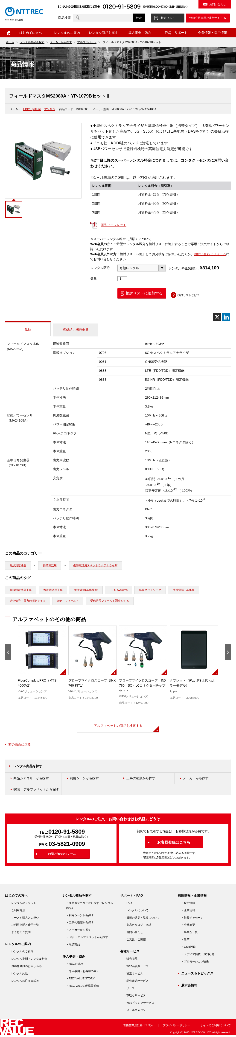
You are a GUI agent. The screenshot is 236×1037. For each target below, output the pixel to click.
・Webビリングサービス (139, 1002)
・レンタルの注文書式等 (24, 980)
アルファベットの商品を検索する (118, 725)
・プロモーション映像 (195, 961)
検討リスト (168, 18)
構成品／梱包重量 (75, 329)
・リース (129, 988)
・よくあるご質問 (20, 932)
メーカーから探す (61, 42)
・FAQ (128, 903)
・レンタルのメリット (22, 903)
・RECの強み (74, 963)
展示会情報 (189, 985)
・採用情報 (188, 903)
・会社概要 (188, 924)
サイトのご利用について (215, 1025)
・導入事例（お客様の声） (82, 971)
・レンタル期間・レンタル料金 (28, 958)
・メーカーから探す (78, 929)
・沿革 (185, 939)
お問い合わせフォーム (210, 254)
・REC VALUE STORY (80, 978)
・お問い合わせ (133, 932)
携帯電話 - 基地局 (183, 590)
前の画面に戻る (19, 744)
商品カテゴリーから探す (31, 778)
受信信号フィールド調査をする (109, 600)
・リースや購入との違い (24, 917)
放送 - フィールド (68, 600)
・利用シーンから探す (80, 915)
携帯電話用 (50, 565)
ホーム (8, 32)
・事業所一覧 (189, 932)
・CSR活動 (188, 946)
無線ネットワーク (150, 590)
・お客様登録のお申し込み (25, 966)
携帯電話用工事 (53, 590)
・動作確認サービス (136, 980)
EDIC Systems (32, 109)
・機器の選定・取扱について (142, 917)
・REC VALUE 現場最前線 (82, 985)
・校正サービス (133, 973)
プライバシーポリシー (176, 1025)
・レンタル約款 (18, 973)
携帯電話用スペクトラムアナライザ (95, 565)
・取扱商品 (73, 944)
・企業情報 (188, 910)
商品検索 (64, 18)
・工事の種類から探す (80, 922)
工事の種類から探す (140, 778)
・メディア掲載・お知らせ (197, 954)
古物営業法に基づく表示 (138, 1025)
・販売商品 (130, 958)
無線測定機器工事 (21, 590)
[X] (217, 317)
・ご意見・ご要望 (135, 939)
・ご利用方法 (17, 910)
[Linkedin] (226, 317)
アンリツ (49, 109)
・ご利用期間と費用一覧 (24, 924)
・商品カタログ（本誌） (139, 924)
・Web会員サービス (136, 966)
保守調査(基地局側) (86, 590)
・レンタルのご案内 (21, 951)
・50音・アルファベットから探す (87, 937)
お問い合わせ (217, 4)
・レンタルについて (136, 910)
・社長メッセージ (192, 917)
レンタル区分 (100, 268)
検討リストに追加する (144, 293)
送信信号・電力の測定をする (28, 600)
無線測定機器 (18, 565)
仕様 (28, 329)
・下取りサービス (135, 995)
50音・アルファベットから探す (36, 789)
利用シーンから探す (84, 778)
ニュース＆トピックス (197, 973)
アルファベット (86, 42)
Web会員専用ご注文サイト (206, 18)
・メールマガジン (135, 1010)
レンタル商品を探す (32, 42)
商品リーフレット (113, 225)
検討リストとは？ (189, 295)
